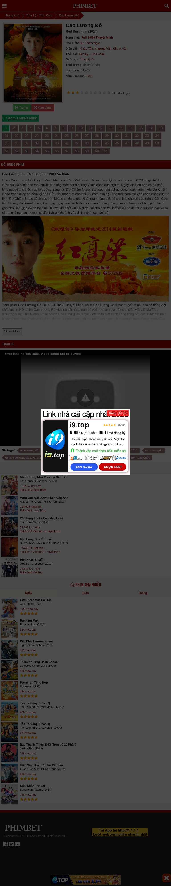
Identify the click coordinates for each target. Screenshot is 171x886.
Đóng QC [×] (117, 413)
